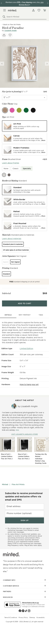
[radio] (24, 126)
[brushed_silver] (4, 175)
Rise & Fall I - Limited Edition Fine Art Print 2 (23, 456)
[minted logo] (12, 10)
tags (41, 315)
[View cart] (44, 10)
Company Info (9, 580)
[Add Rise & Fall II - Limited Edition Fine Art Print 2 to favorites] (12, 439)
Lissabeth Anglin (10, 30)
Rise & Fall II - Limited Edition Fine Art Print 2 (6, 456)
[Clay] (5, 110)
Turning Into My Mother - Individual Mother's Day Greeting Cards (41, 458)
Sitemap (32, 617)
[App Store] (12, 605)
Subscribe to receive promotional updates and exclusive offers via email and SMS (24, 496)
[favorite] (10, 35)
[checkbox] (6, 168)
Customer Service (11, 586)
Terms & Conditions (10, 617)
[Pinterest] (22, 610)
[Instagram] (29, 610)
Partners (7, 591)
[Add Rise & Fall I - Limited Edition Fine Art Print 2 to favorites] (30, 439)
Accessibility (40, 617)
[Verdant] (26, 110)
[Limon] (19, 110)
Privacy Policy (23, 617)
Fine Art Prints (18, 484)
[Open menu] (5, 10)
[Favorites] (39, 10)
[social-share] (4, 35)
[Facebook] (19, 610)
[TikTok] (26, 610)
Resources (8, 597)
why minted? (25, 315)
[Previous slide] (2, 64)
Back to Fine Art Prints (12, 24)
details (8, 315)
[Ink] (33, 110)
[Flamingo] (12, 110)
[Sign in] (33, 10)
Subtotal (6, 293)
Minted (5, 484)
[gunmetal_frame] (9, 175)
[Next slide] (47, 64)
